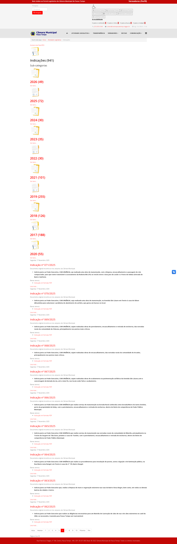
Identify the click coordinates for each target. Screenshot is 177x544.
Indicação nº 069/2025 (42, 319)
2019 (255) (37, 196)
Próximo (82, 530)
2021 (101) (37, 177)
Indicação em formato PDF (43, 283)
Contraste (97, 14)
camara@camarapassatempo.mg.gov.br (118, 26)
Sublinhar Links (99, 17)
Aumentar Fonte (113, 10)
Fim (89, 530)
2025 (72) (36, 101)
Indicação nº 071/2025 (42, 265)
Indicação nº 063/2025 (42, 480)
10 (76, 530)
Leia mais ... (34, 286)
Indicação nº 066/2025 (42, 397)
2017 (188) (37, 235)
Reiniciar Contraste (125, 14)
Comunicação (135, 33)
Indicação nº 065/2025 (42, 426)
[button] (112, 7)
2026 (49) (36, 82)
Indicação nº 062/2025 (42, 506)
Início (44, 40)
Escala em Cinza (110, 14)
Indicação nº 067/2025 (42, 371)
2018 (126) (37, 216)
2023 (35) (36, 139)
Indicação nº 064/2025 (42, 454)
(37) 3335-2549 (98, 26)
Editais (124, 33)
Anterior (40, 530)
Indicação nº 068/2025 (42, 345)
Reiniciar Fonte (127, 10)
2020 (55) (36, 254)
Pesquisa (35, 6)
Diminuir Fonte (99, 10)
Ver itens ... (33, 86)
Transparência (99, 33)
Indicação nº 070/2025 (42, 293)
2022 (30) (36, 158)
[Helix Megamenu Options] (146, 33)
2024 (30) (36, 120)
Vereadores (112, 33)
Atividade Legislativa (80, 33)
